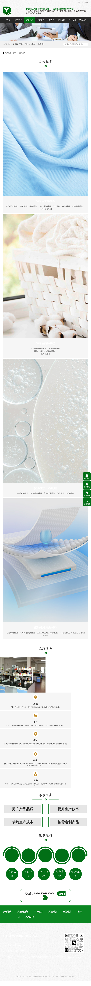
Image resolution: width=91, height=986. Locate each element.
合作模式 (21, 53)
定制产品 (29, 20)
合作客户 (50, 20)
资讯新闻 (61, 20)
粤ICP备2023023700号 (52, 976)
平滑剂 (21, 44)
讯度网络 (72, 976)
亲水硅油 (38, 911)
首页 (8, 20)
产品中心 (18, 20)
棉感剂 (34, 44)
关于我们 (72, 20)
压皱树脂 (52, 911)
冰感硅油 (41, 44)
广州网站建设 (63, 976)
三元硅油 (67, 911)
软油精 (15, 44)
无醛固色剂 (22, 911)
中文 (80, 2)
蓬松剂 (27, 44)
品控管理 (40, 20)
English (85, 2)
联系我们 (82, 20)
